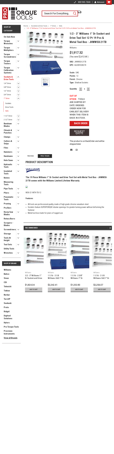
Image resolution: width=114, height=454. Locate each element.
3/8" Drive (7, 87)
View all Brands (10, 338)
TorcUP (7, 299)
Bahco (6, 274)
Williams (7, 270)
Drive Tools (9, 107)
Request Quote (79, 132)
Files (6, 148)
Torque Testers (7, 62)
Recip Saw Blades (8, 213)
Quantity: (73, 89)
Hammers (8, 152)
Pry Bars (7, 208)
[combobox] (60, 13)
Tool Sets (8, 244)
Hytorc (7, 322)
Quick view (33, 268)
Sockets (8, 103)
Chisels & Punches (8, 131)
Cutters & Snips (8, 142)
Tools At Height (7, 239)
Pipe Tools (8, 188)
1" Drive (6, 98)
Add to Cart (34, 289)
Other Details (44, 156)
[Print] (76, 150)
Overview (30, 156)
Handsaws (8, 156)
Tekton (7, 290)
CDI (5, 282)
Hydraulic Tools (8, 165)
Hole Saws (8, 160)
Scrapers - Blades (8, 224)
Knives (7, 178)
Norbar (7, 295)
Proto (6, 307)
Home (25, 26)
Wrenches (8, 253)
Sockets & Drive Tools (9, 78)
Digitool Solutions (8, 317)
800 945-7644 (84, 2)
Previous (108, 228)
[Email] (71, 150)
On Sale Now (9, 37)
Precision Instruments (9, 332)
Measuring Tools (8, 183)
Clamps (7, 137)
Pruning (7, 203)
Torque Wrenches (8, 42)
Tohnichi (7, 286)
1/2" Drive (7, 91)
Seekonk (7, 303)
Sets (6, 111)
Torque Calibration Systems (8, 70)
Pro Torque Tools (11, 327)
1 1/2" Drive (8, 116)
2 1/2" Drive (8, 120)
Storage (7, 233)
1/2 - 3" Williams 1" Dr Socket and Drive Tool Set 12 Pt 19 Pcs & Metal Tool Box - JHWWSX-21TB (61, 28)
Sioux (6, 278)
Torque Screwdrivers (10, 55)
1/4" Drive (7, 83)
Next (111, 228)
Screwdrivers (10, 229)
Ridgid (6, 311)
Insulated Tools (8, 172)
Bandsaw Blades (8, 124)
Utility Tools (9, 248)
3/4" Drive (7, 95)
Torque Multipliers (8, 48)
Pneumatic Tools (8, 198)
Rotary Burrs (9, 218)
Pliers (6, 193)
